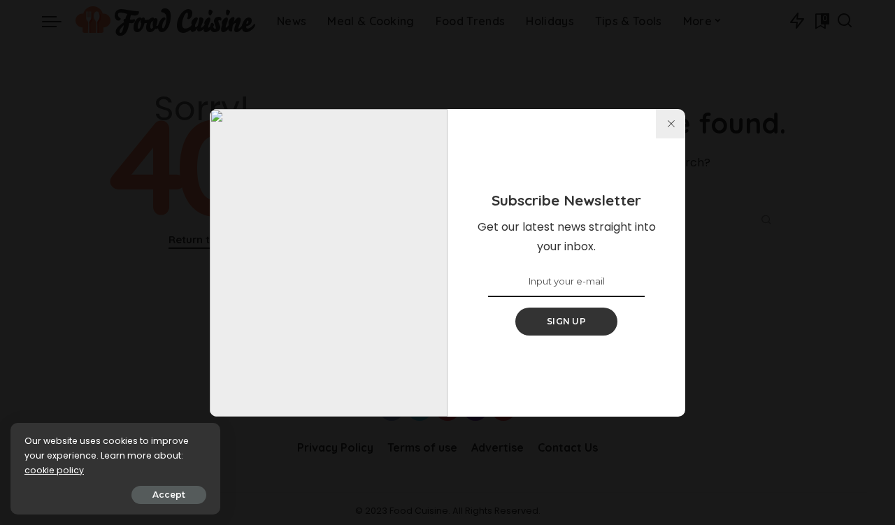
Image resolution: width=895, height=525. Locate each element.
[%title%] (670, 123)
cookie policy (54, 470)
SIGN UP (566, 321)
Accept (168, 494)
